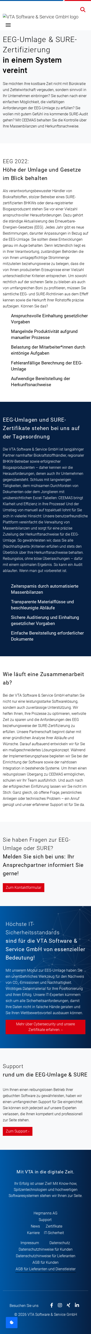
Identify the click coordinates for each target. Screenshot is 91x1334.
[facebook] (52, 1305)
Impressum (30, 1243)
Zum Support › (17, 1131)
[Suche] (82, 10)
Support (45, 1220)
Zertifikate (54, 1226)
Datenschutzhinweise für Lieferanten (45, 1256)
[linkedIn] (77, 1305)
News (35, 1226)
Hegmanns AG (45, 1213)
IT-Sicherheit (54, 1233)
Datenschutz (59, 1243)
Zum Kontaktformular (23, 887)
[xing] (68, 1305)
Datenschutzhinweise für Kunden (46, 1249)
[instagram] (60, 1305)
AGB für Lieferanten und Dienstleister (46, 1269)
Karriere (33, 1233)
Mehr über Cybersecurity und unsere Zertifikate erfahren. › (45, 1027)
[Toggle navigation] (8, 24)
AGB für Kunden (45, 1262)
